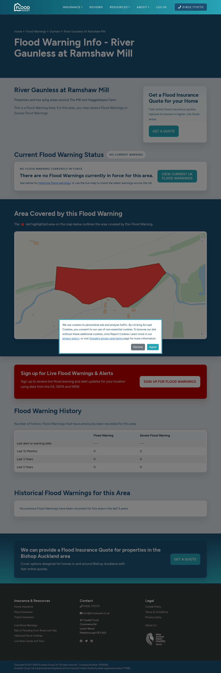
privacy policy (70, 338)
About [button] (142, 7)
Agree (153, 347)
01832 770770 (192, 7)
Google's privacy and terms (106, 338)
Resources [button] (119, 7)
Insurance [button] (72, 7)
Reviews (96, 7)
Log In (161, 7)
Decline (138, 347)
